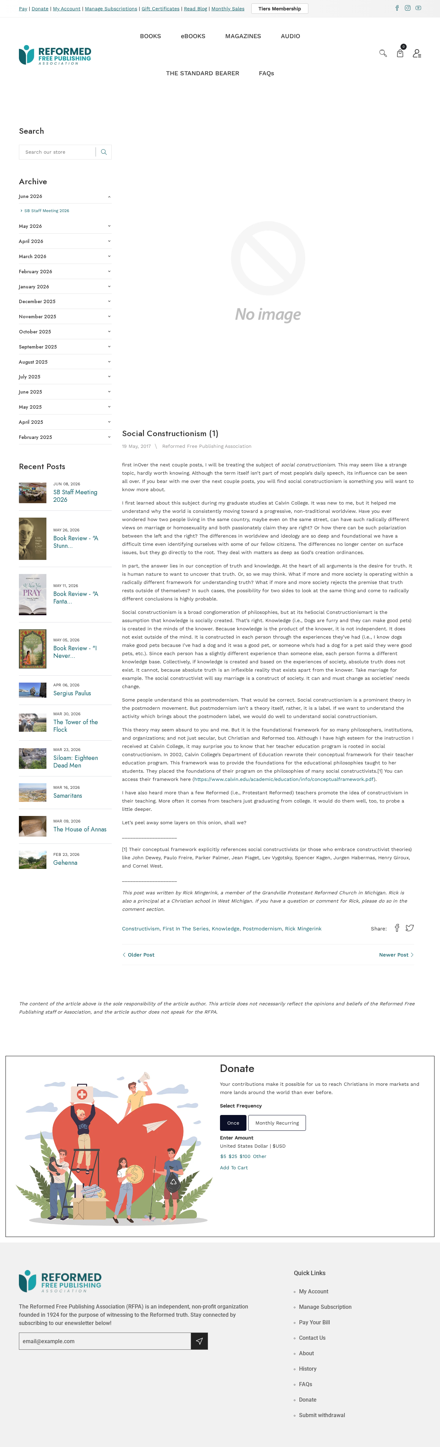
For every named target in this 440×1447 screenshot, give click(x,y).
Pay (23, 8)
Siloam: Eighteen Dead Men (75, 761)
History (308, 1369)
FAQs (266, 73)
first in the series (186, 929)
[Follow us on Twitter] (409, 928)
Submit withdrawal (322, 1415)
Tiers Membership (279, 8)
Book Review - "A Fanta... (75, 597)
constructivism (141, 929)
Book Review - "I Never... (75, 652)
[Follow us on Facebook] (397, 928)
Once (233, 1123)
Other (259, 1156)
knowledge (226, 929)
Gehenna (65, 862)
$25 (233, 1156)
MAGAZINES (243, 36)
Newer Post (394, 955)
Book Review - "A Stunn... (75, 542)
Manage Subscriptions (111, 8)
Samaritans (67, 795)
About (306, 1353)
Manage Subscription (325, 1307)
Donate (40, 8)
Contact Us (312, 1338)
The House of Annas (80, 829)
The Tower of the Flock (75, 726)
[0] (400, 54)
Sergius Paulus (72, 693)
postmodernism (262, 929)
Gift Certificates (160, 8)
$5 (223, 1156)
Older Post (140, 955)
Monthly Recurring (277, 1123)
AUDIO (290, 36)
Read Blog (195, 8)
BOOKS (150, 36)
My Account (66, 8)
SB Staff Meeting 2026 (75, 496)
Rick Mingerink (303, 929)
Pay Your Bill (314, 1322)
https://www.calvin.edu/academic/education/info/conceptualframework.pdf (284, 779)
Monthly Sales (227, 8)
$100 (245, 1156)
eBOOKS (193, 36)
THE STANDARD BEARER (202, 73)
